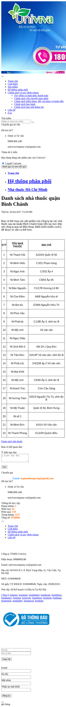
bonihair (39, 600)
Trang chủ (13, 81)
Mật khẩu (6, 680)
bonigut (17, 598)
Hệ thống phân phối (18, 89)
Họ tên (4, 674)
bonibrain (45, 595)
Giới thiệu (13, 84)
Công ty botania (9, 595)
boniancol (29, 600)
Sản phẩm (13, 86)
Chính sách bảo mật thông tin (29, 107)
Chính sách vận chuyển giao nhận (31, 98)
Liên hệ (11, 110)
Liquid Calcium (13, 163)
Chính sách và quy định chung (23, 92)
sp (10, 112)
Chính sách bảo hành (24, 104)
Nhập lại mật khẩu (10, 686)
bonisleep (37, 598)
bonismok (6, 600)
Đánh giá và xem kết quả (14, 166)
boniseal (47, 598)
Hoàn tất (6, 659)
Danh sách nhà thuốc (12, 441)
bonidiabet (34, 595)
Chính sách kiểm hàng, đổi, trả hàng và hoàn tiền (39, 101)
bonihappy (6, 598)
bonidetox (57, 595)
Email (4, 667)
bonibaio (57, 598)
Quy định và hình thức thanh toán (31, 95)
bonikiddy (17, 600)
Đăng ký (6, 695)
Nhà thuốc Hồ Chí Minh (27, 189)
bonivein (26, 598)
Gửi (4, 467)
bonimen (23, 595)
